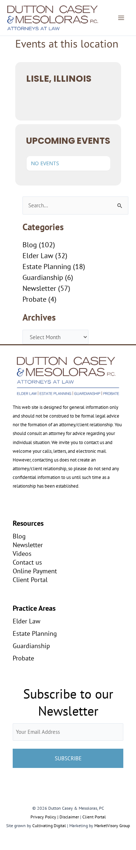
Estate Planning (46, 266)
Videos (22, 553)
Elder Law (37, 255)
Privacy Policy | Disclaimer (54, 817)
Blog (29, 244)
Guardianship (42, 277)
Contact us (27, 562)
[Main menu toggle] (121, 17)
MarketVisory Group (112, 825)
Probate (34, 299)
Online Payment (35, 570)
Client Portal (30, 579)
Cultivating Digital (49, 825)
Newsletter (39, 288)
